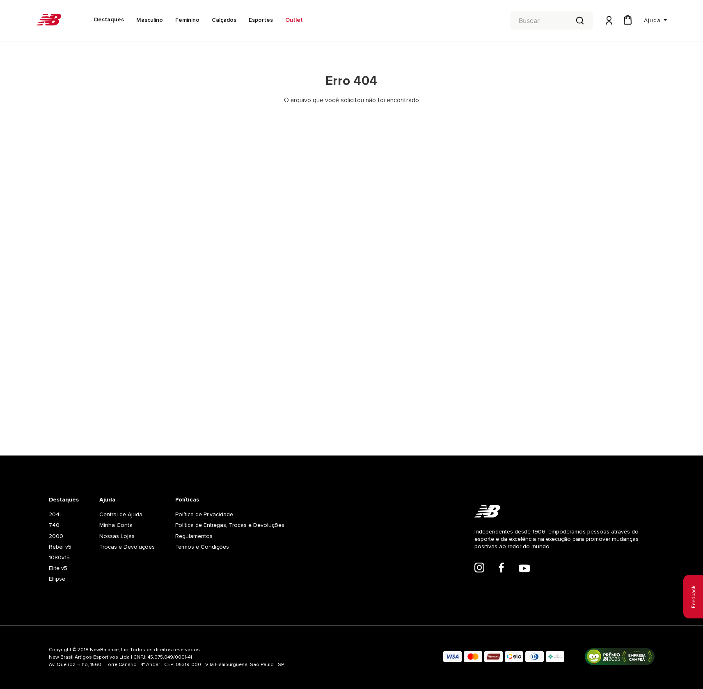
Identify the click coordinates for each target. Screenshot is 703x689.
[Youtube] (524, 569)
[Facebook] (501, 568)
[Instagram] (479, 568)
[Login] (608, 20)
